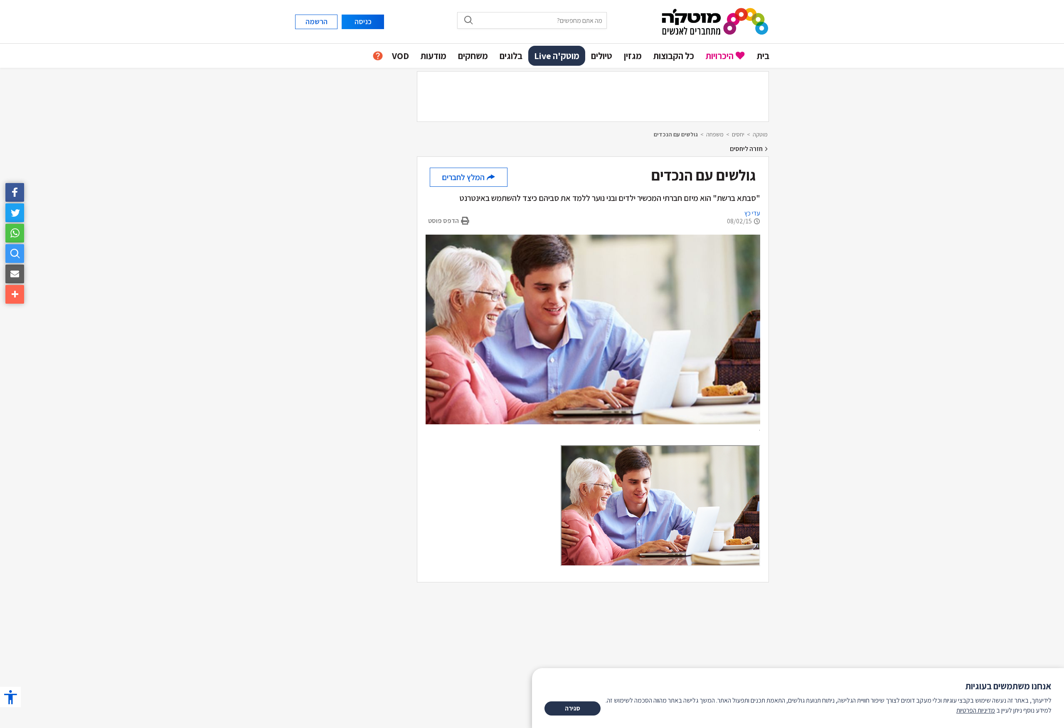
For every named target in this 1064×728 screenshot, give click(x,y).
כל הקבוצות (673, 56)
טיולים (601, 56)
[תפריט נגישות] (10, 697)
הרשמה (316, 21)
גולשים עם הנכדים (676, 134)
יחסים (738, 134)
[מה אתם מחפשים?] (14, 253)
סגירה (572, 708)
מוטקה (760, 134)
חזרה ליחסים (747, 148)
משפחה (715, 134)
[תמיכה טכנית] (377, 56)
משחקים (473, 56)
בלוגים (511, 56)
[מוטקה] (715, 21)
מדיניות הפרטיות (975, 710)
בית (763, 56)
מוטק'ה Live (556, 56)
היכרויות (720, 56)
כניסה (363, 21)
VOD (400, 56)
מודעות (433, 56)
